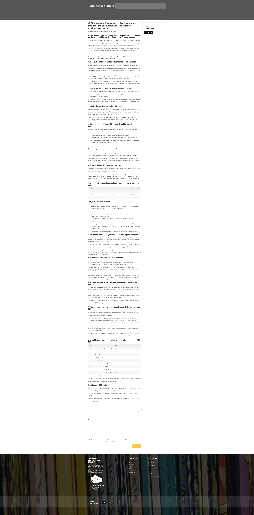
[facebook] (145, 32)
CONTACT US (161, 6)
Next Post (128, 408)
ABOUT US (134, 6)
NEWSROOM (153, 6)
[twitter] (148, 32)
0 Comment (106, 31)
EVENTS (140, 6)
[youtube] (151, 32)
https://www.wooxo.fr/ (93, 52)
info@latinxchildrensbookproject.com (156, 476)
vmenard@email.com (152, 473)
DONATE (146, 6)
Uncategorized (113, 31)
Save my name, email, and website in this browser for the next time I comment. (107, 441)
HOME (128, 6)
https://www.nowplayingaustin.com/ (96, 472)
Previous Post (100, 408)
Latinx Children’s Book (102, 6)
